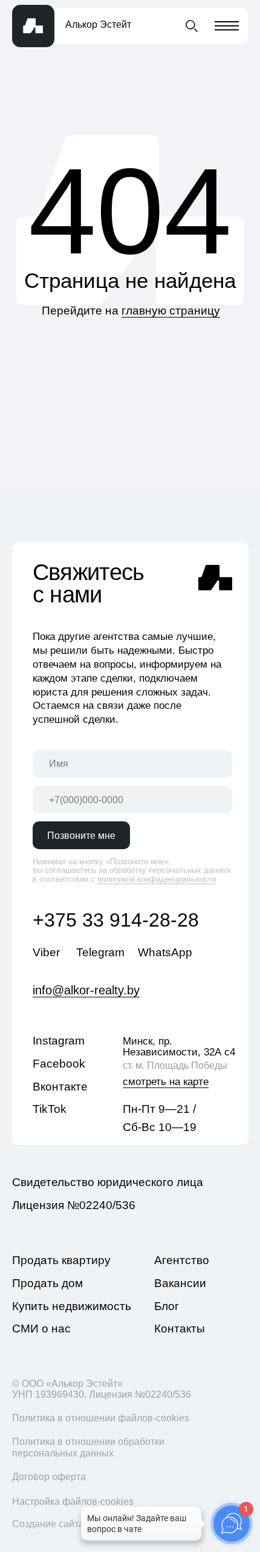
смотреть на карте (166, 1081)
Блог (166, 1306)
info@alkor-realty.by (86, 990)
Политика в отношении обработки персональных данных (88, 1447)
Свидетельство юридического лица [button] (107, 1182)
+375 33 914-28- (105, 920)
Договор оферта (49, 1476)
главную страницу (171, 310)
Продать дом (47, 1283)
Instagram (59, 1040)
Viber (46, 952)
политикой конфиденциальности (156, 879)
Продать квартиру (61, 1260)
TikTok (50, 1109)
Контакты (179, 1328)
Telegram (100, 952)
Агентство (181, 1260)
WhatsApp (165, 952)
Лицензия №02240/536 (73, 1205)
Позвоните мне (81, 835)
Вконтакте (60, 1086)
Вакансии (180, 1283)
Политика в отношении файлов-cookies (100, 1417)
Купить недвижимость (71, 1306)
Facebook (59, 1063)
